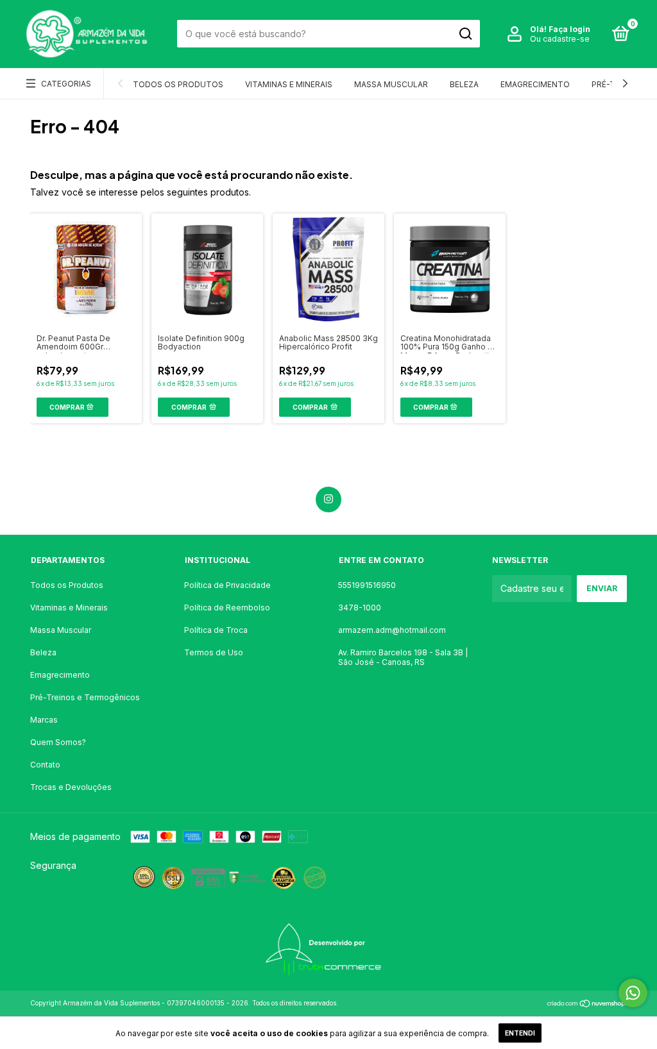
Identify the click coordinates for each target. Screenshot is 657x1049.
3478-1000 (359, 607)
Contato (45, 764)
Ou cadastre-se (560, 39)
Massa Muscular (391, 84)
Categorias (66, 83)
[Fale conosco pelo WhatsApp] (633, 992)
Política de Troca (216, 630)
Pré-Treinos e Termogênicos (85, 697)
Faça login (569, 29)
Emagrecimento (535, 84)
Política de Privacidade (227, 585)
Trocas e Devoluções (71, 787)
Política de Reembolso (227, 607)
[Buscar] (464, 34)
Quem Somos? (58, 742)
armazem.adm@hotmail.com (392, 630)
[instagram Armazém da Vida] (328, 499)
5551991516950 (367, 585)
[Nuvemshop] (587, 1004)
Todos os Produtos (178, 84)
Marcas (44, 720)
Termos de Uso (213, 652)
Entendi (520, 1033)
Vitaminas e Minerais (288, 84)
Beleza (464, 84)
